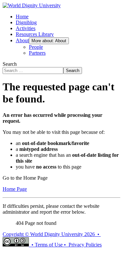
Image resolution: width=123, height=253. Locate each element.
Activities (25, 28)
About (22, 40)
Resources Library (35, 34)
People (36, 47)
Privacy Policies (85, 244)
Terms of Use (49, 244)
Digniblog (26, 22)
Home (22, 16)
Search (10, 64)
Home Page (15, 189)
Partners (37, 53)
